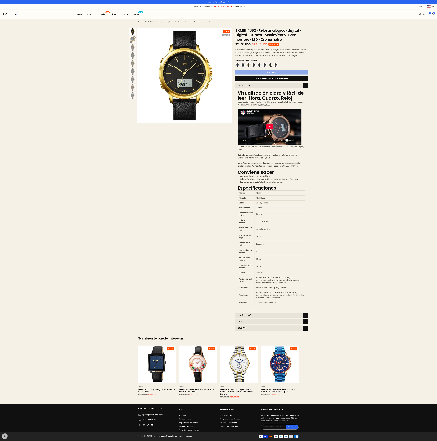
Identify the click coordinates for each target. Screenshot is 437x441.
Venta (138, 14)
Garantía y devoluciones (189, 430)
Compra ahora (239, 6)
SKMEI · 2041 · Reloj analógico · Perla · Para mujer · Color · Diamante (196, 390)
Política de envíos (186, 419)
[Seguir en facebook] (139, 424)
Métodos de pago (186, 426)
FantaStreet (12, 14)
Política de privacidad (228, 423)
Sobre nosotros (226, 415)
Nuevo (79, 14)
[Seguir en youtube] (152, 424)
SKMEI (140, 386)
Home (140, 22)
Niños (113, 14)
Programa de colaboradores (231, 419)
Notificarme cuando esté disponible (271, 78)
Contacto (183, 415)
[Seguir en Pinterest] (148, 424)
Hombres (91, 14)
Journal (124, 14)
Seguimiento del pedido (188, 423)
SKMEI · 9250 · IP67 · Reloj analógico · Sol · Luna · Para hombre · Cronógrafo (278, 390)
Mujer (105, 14)
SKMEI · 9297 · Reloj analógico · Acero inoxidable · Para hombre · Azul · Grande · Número (237, 391)
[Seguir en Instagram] (144, 424)
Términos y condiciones (229, 426)
